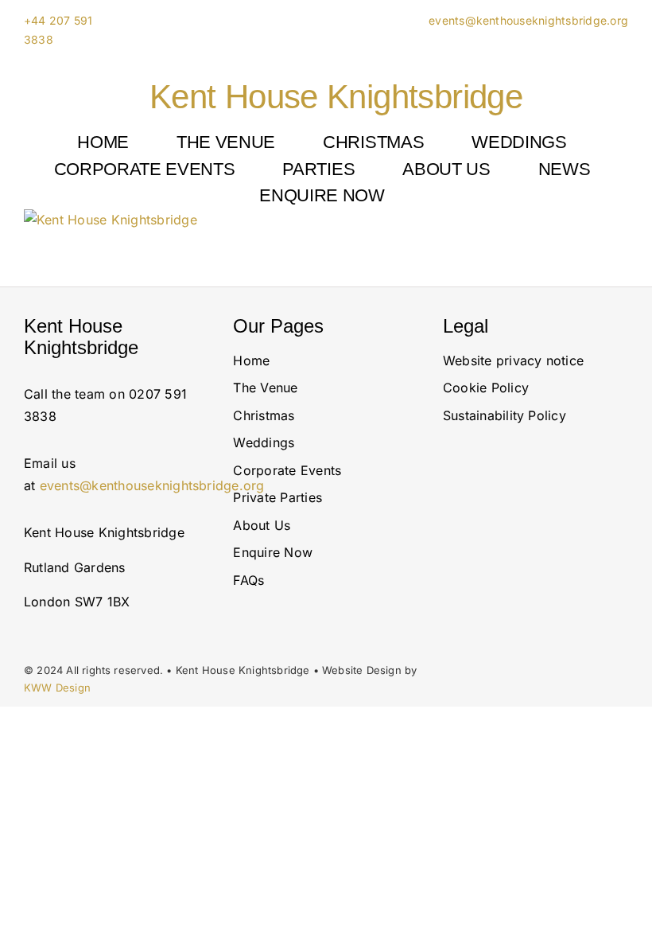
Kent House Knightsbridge (335, 96)
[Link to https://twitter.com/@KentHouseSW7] (516, 511)
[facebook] (544, 511)
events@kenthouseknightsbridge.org (526, 20)
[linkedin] (479, 511)
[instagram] (447, 511)
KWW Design (57, 687)
